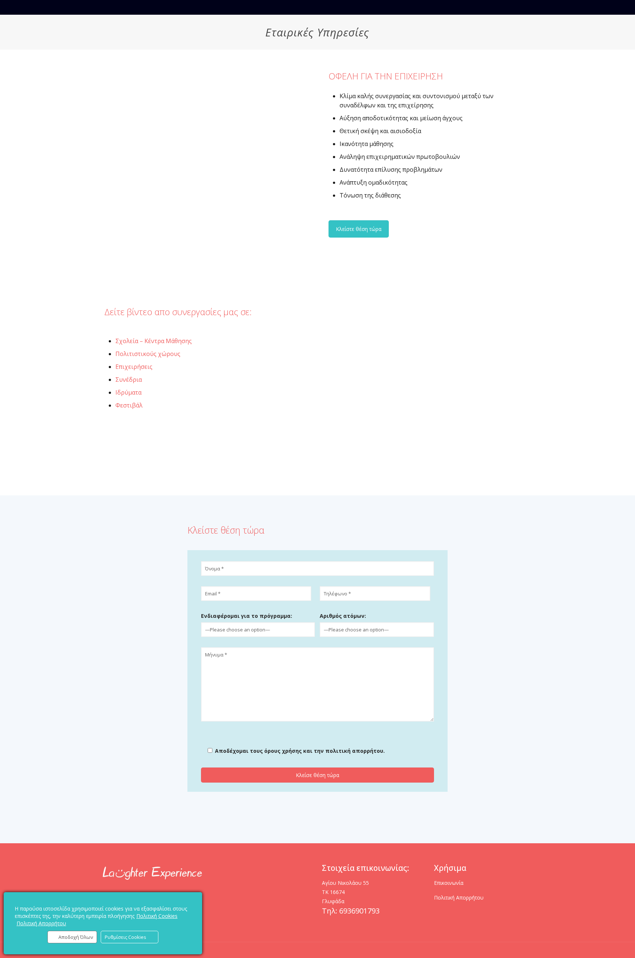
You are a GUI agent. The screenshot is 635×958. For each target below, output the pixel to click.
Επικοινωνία (448, 882)
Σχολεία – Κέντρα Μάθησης (153, 341)
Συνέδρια (128, 379)
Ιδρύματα (128, 392)
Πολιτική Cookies (156, 915)
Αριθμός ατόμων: (343, 615)
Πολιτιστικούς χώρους (147, 354)
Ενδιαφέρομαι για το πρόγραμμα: (246, 615)
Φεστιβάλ (129, 405)
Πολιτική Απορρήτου (459, 897)
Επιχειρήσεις (134, 367)
